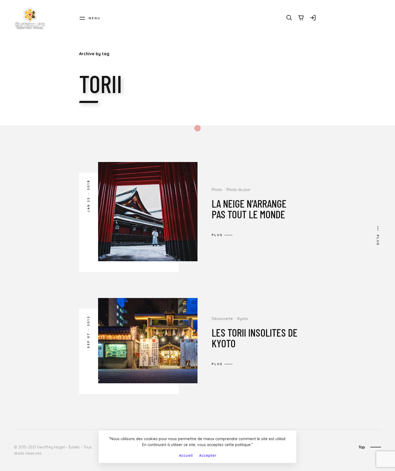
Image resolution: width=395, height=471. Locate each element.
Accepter (207, 455)
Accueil (186, 455)
